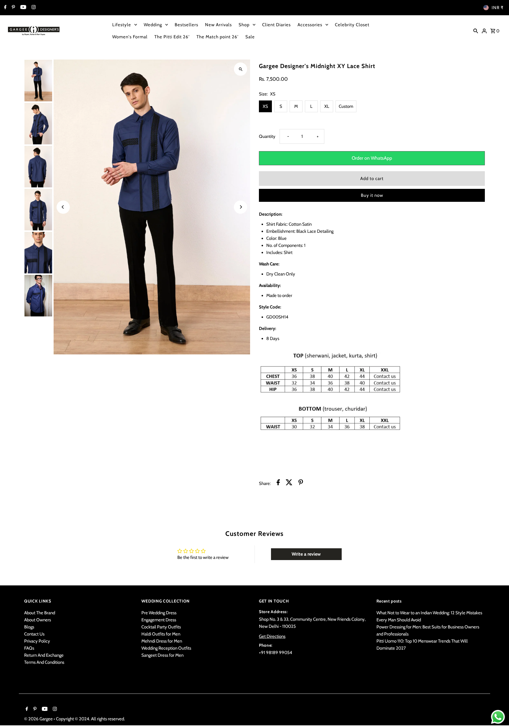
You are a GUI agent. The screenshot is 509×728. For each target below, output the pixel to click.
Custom (346, 106)
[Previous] (63, 207)
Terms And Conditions (44, 662)
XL (326, 106)
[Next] (240, 207)
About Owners (37, 620)
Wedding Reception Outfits (166, 648)
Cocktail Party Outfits (161, 627)
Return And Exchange (44, 655)
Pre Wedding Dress (158, 612)
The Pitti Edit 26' (172, 36)
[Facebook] (4, 8)
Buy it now (372, 195)
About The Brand (39, 612)
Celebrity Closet (352, 24)
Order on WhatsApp (372, 158)
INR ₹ (497, 7)
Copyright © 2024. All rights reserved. (90, 719)
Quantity (267, 136)
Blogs (29, 627)
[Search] (476, 30)
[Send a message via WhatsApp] (498, 717)
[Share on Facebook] (278, 483)
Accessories (310, 24)
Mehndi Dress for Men (161, 641)
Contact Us (34, 634)
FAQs (29, 648)
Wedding (153, 24)
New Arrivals (218, 24)
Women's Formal (130, 36)
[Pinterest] (12, 8)
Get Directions (272, 636)
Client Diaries (276, 24)
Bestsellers (186, 24)
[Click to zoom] (240, 69)
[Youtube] (22, 8)
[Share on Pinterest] (300, 483)
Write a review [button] (306, 554)
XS (265, 106)
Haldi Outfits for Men (160, 634)
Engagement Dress (158, 620)
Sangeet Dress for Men (162, 655)
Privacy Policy (37, 641)
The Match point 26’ (217, 36)
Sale (250, 36)
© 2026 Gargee (39, 719)
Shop (244, 24)
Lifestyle (121, 24)
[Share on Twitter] (289, 483)
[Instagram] (33, 8)
